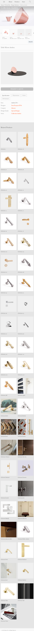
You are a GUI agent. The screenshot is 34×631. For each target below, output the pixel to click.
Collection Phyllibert (22, 559)
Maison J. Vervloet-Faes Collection (15, 12)
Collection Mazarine (22, 518)
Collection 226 (21, 149)
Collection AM (4, 395)
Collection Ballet (4, 416)
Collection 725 (4, 210)
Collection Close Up (22, 457)
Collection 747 (21, 210)
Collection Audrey (16, 113)
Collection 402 (4, 190)
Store (23, 2)
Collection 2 (3, 149)
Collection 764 (4, 231)
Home (10, 2)
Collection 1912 (21, 334)
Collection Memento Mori (6, 539)
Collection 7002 (21, 354)
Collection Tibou (4, 600)
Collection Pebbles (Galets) (23, 539)
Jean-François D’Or (16, 105)
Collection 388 (21, 169)
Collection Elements (22, 477)
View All (30, 41)
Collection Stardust (22, 580)
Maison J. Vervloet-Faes (5, 5)
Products (17, 2)
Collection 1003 (21, 251)
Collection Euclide (5, 498)
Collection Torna (4, 621)
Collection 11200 (4, 375)
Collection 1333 (4, 292)
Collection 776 (21, 231)
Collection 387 (4, 169)
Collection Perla (4, 559)
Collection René (4, 580)
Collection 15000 (21, 375)
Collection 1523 (21, 313)
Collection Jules (21, 498)
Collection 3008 (4, 354)
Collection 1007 (4, 272)
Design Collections (15, 5)
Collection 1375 (21, 292)
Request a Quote (17, 89)
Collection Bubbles (22, 436)
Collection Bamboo (22, 416)
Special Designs (15, 111)
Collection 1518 (4, 313)
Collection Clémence (5, 457)
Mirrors (13, 108)
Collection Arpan (21, 395)
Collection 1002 (4, 251)
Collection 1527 (4, 334)
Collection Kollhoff (5, 518)
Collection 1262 (21, 272)
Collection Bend (4, 436)
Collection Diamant (5, 477)
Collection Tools (21, 600)
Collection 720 (21, 190)
